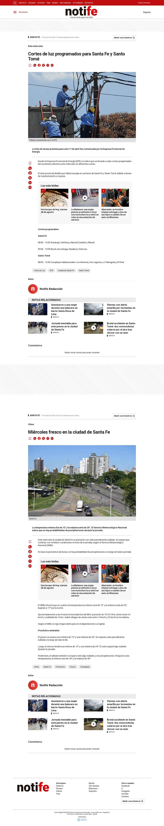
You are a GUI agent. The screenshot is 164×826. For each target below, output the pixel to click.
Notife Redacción (51, 289)
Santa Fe (23, 3)
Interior (41, 3)
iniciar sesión (76, 352)
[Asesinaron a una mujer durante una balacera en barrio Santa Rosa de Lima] (37, 309)
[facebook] (39, 65)
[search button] (15, 3)
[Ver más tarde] (30, 65)
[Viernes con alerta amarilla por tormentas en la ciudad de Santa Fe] (93, 309)
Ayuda (95, 814)
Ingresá (146, 12)
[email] (47, 65)
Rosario (32, 3)
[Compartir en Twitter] (43, 65)
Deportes (89, 3)
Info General (65, 3)
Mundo (55, 3)
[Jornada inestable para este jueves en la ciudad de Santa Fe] (37, 328)
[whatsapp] (34, 65)
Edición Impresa (144, 3)
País (48, 3)
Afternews (78, 3)
